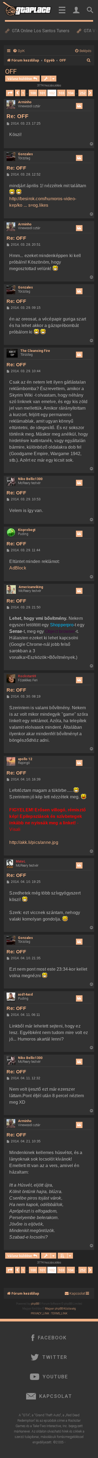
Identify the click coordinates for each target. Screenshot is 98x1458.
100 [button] (33, 92)
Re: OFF (17, 116)
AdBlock (17, 568)
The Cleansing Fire (35, 351)
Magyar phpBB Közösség (60, 1308)
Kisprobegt (26, 530)
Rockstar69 (27, 676)
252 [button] (82, 92)
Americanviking (31, 587)
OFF (11, 71)
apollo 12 (25, 759)
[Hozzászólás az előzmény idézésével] (79, 106)
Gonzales (25, 154)
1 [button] (23, 92)
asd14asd (25, 994)
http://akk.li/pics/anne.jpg (33, 842)
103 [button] (61, 92)
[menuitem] (19, 51)
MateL (21, 861)
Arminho (25, 102)
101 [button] (42, 92)
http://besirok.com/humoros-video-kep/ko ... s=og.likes (42, 202)
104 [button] (71, 92)
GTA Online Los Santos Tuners (40, 30)
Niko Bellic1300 (30, 479)
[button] (10, 93)
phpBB (35, 1303)
